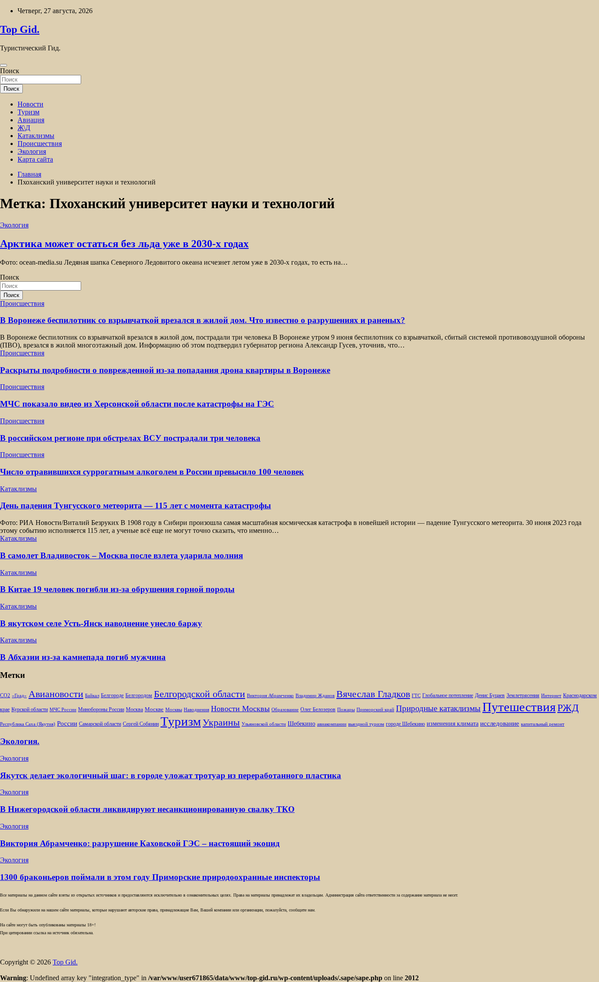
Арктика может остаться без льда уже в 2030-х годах (124, 243)
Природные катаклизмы (438, 708)
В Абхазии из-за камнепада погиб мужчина (83, 657)
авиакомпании (331, 724)
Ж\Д (24, 127)
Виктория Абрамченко (270, 695)
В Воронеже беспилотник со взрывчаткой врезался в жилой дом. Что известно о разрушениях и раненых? (202, 320)
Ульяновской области (264, 724)
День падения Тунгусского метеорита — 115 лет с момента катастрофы (135, 505)
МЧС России (63, 709)
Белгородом (138, 695)
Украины (221, 722)
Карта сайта (35, 159)
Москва (134, 710)
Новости (30, 104)
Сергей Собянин (141, 724)
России (67, 723)
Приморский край (375, 709)
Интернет (551, 695)
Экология (32, 151)
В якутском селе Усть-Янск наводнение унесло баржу (101, 623)
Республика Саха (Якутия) (27, 724)
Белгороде (112, 695)
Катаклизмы (36, 135)
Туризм (28, 112)
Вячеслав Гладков (373, 693)
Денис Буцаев (490, 695)
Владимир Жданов (315, 695)
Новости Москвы (240, 708)
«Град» (19, 695)
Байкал (92, 695)
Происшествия (40, 143)
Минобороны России (101, 709)
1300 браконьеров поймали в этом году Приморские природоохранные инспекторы (160, 877)
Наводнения (196, 709)
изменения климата (452, 723)
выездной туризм (366, 724)
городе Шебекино (405, 724)
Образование (285, 709)
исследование (499, 723)
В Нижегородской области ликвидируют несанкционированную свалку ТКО (147, 809)
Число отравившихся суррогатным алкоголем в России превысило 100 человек (152, 471)
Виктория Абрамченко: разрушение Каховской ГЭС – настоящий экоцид (140, 843)
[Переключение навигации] (3, 65)
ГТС (416, 695)
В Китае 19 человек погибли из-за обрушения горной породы (117, 589)
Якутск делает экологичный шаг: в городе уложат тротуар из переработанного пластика (170, 775)
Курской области (29, 710)
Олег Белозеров (317, 709)
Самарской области (100, 724)
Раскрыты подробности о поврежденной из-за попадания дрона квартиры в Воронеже (165, 370)
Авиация (31, 120)
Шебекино (301, 723)
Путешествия (519, 707)
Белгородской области (199, 693)
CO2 (5, 695)
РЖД (568, 707)
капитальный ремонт (542, 724)
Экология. (19, 741)
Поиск (9, 70)
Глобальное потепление (447, 695)
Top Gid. (19, 29)
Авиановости (56, 694)
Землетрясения (522, 695)
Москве (154, 709)
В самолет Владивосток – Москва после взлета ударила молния (121, 555)
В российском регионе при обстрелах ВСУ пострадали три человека (130, 438)
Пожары (346, 709)
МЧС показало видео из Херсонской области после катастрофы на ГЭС (137, 403)
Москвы (173, 709)
